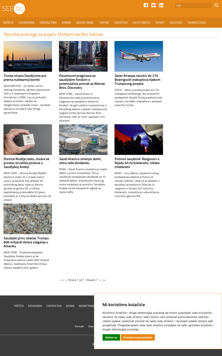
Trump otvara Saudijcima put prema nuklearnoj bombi (25, 77)
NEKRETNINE (85, 22)
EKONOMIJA (27, 22)
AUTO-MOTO (141, 22)
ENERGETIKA (48, 22)
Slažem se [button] (111, 337)
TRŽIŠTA (8, 22)
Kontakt (79, 326)
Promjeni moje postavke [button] (137, 337)
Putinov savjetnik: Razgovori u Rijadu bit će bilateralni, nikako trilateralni (137, 162)
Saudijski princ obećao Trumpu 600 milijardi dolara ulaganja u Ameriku (26, 242)
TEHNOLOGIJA (196, 22)
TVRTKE (104, 22)
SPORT (160, 22)
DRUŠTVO (121, 22)
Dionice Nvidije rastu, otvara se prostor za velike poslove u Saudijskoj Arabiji (26, 162)
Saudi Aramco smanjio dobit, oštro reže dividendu (80, 160)
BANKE (66, 22)
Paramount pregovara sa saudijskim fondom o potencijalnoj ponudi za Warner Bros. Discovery (82, 81)
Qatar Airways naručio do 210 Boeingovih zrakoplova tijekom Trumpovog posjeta (137, 79)
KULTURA (176, 22)
